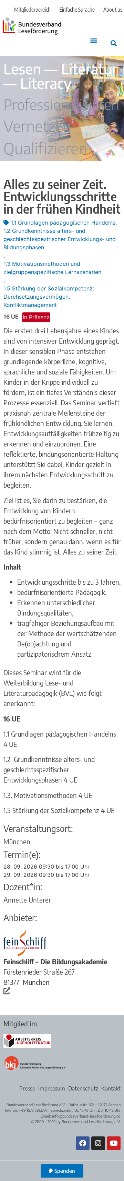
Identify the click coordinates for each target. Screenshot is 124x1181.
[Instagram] (98, 1143)
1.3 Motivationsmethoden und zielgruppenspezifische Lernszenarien (52, 267)
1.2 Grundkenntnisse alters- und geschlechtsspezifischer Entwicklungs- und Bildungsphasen (59, 239)
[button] (93, 40)
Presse (27, 1088)
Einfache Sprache (77, 9)
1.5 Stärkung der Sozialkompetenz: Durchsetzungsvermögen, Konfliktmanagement (48, 296)
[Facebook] (83, 1143)
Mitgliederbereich (32, 9)
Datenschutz (83, 1088)
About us (112, 9)
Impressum (51, 1088)
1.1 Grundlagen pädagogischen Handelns (63, 222)
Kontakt (111, 1088)
